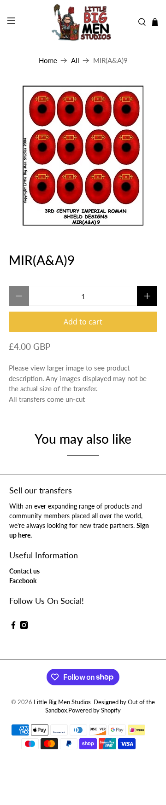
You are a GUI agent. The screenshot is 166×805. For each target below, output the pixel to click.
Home (48, 60)
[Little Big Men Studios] (83, 22)
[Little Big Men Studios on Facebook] (13, 627)
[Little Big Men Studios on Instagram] (24, 627)
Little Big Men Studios (62, 702)
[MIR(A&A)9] (83, 156)
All (75, 60)
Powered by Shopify (94, 710)
